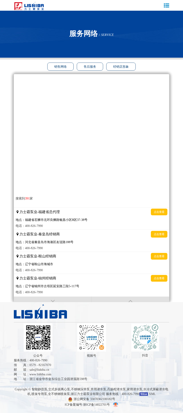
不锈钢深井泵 (80, 389)
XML (152, 394)
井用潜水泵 (98, 389)
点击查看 (159, 212)
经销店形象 (121, 66)
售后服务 (90, 66)
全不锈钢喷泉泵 (59, 394)
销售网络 (60, 66)
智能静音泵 (39, 389)
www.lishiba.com (40, 374)
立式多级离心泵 (59, 389)
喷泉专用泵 (39, 394)
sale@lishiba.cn (39, 369)
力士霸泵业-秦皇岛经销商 (39, 234)
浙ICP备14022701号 (96, 404)
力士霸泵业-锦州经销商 (37, 278)
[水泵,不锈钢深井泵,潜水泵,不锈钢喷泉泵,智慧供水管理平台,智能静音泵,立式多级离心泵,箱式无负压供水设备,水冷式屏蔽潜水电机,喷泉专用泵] (31, 6)
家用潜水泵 (134, 389)
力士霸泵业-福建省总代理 (39, 212)
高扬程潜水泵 (116, 389)
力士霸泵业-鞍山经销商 (37, 256)
